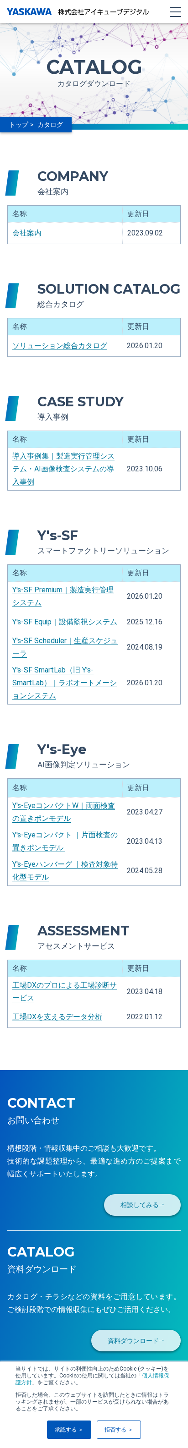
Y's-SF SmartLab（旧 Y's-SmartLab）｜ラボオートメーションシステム (64, 683)
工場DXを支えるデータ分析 (57, 1016)
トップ (18, 125)
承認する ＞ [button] (69, 1429)
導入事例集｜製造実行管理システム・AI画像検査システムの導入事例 (63, 469)
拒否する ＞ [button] (118, 1429)
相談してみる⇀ (142, 1205)
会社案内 (27, 233)
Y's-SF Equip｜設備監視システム (64, 621)
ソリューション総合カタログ (59, 345)
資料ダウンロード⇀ (136, 1341)
